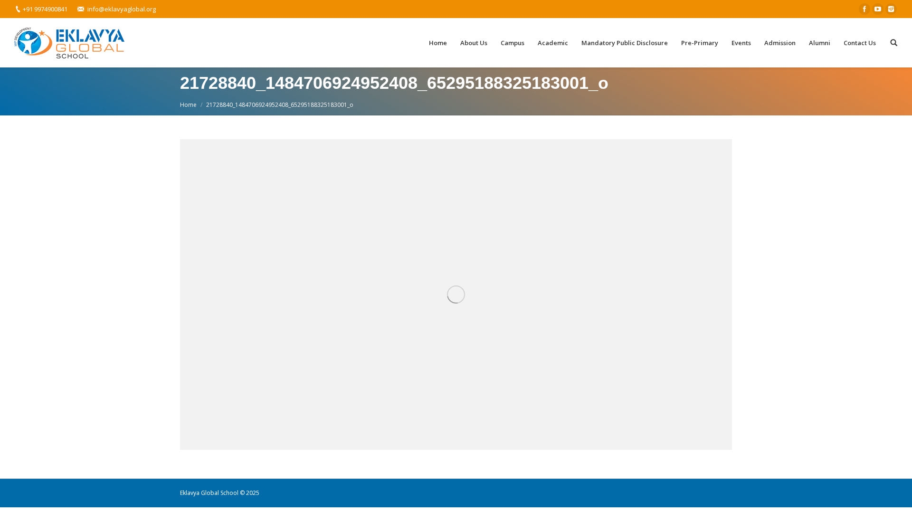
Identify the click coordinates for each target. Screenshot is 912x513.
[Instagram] (891, 9)
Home (188, 105)
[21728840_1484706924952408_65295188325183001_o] (456, 294)
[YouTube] (878, 9)
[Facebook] (864, 9)
